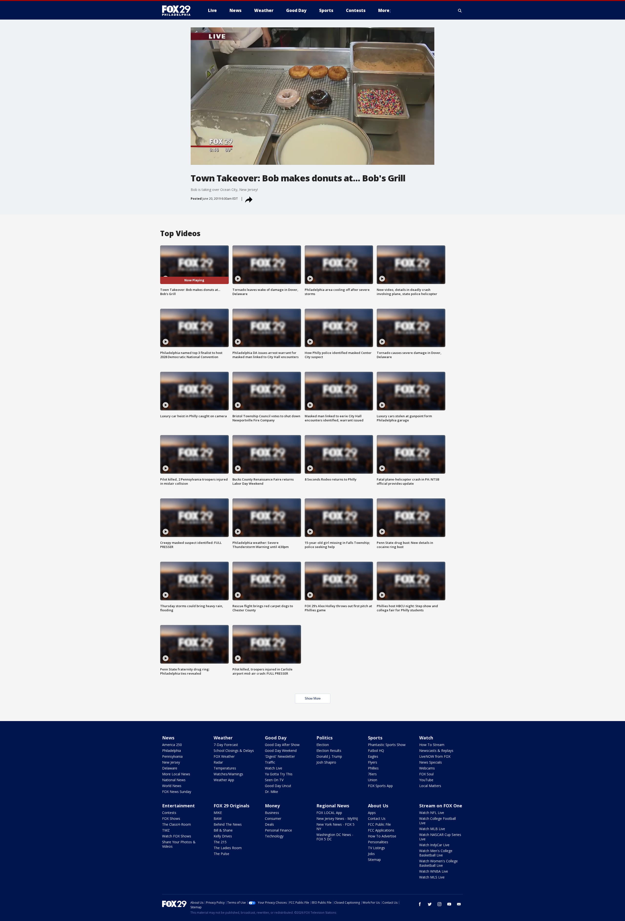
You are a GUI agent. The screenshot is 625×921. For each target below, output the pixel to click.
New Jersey (171, 762)
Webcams (427, 768)
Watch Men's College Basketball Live (435, 852)
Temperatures (225, 768)
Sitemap (374, 859)
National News (174, 780)
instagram (439, 904)
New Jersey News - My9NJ (337, 818)
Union (372, 780)
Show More (313, 698)
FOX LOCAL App (329, 812)
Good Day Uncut (278, 785)
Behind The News (228, 824)
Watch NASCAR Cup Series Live (440, 836)
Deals (269, 824)
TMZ (166, 830)
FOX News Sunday (176, 791)
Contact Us (376, 818)
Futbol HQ (376, 750)
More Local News (176, 774)
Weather (223, 738)
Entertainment (178, 806)
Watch (426, 738)
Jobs (371, 853)
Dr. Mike (271, 791)
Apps (372, 812)
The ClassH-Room (176, 824)
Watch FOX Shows (176, 836)
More (383, 10)
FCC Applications (381, 830)
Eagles (373, 756)
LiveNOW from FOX (434, 756)
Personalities (378, 842)
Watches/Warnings (228, 774)
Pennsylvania (172, 756)
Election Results (328, 750)
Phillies (373, 768)
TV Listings (376, 847)
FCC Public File (379, 824)
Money (272, 806)
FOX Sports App (380, 785)
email (459, 904)
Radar (218, 762)
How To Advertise (382, 836)
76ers (372, 774)
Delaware (169, 768)
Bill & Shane (223, 830)
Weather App (224, 780)
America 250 (172, 744)
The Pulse (221, 853)
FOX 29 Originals (231, 806)
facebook (420, 904)
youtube (449, 904)
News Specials (430, 762)
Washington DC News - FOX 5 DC (334, 836)
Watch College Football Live (437, 820)
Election (322, 744)
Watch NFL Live (431, 812)
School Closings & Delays (234, 750)
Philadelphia (171, 750)
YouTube (426, 780)
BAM (217, 818)
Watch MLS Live (432, 877)
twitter (430, 904)
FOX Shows (171, 818)
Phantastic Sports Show (387, 744)
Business (272, 812)
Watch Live (273, 768)
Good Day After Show (282, 744)
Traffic (270, 762)
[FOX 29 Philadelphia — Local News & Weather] (178, 10)
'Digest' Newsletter (280, 756)
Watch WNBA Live (433, 871)
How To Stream (431, 744)
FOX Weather (224, 756)
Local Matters (430, 785)
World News (171, 785)
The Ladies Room (228, 847)
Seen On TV (274, 780)
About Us (378, 806)
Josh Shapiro (326, 762)
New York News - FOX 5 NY (335, 826)
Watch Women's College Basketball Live (438, 863)
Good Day (275, 738)
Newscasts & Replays (436, 750)
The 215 (220, 842)
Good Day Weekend (281, 750)
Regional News (332, 806)
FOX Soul (426, 774)
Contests (169, 812)
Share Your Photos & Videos (179, 844)
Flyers (372, 762)
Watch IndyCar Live (434, 845)
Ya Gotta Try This (278, 774)
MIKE (218, 812)
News (168, 738)
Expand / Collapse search (460, 10)
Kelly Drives (223, 836)
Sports (375, 738)
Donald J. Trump (329, 756)
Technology (274, 836)
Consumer (273, 818)
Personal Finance (278, 830)
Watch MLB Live (432, 828)
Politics (324, 738)
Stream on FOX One (440, 806)
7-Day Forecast (226, 744)
